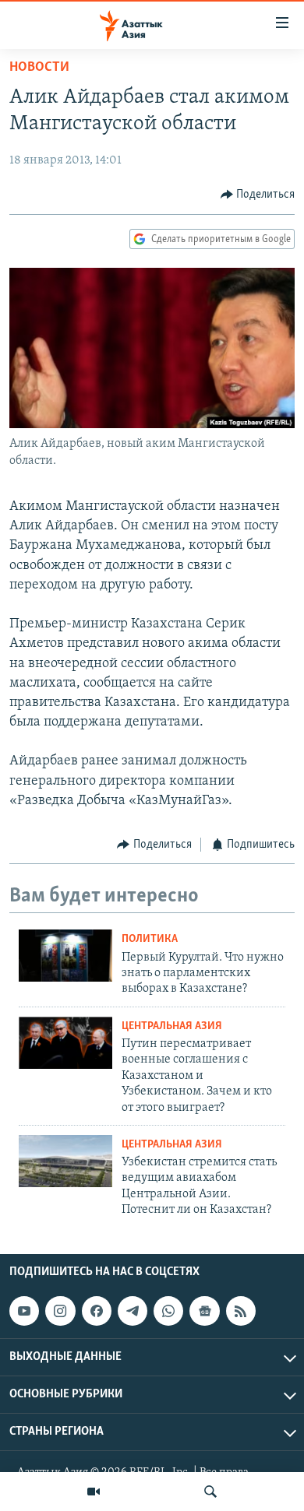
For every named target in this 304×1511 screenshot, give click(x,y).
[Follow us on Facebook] (96, 1311)
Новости (39, 68)
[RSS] (241, 1311)
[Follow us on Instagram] (60, 1311)
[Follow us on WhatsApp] (168, 1311)
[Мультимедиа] (93, 1491)
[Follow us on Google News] (204, 1311)
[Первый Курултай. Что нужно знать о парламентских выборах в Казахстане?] (65, 955)
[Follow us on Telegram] (132, 1311)
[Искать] (210, 1491)
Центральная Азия (172, 1026)
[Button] (258, 194)
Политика (150, 939)
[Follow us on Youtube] (24, 1311)
